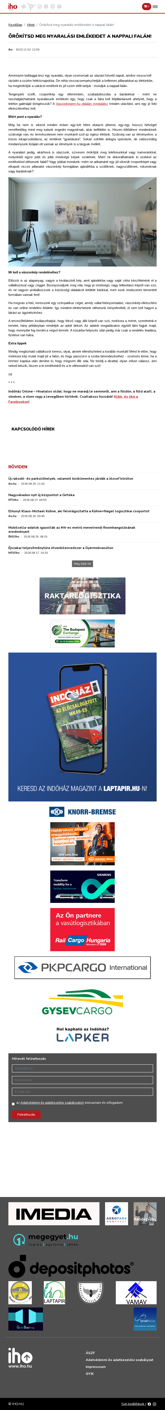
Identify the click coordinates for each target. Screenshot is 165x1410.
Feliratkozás (26, 1114)
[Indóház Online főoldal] (59, 6)
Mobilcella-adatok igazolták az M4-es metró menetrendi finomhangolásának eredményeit (71, 529)
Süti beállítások (133, 1404)
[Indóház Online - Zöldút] (46, 6)
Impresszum (96, 1366)
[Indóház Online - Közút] (39, 6)
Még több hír (82, 564)
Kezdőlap (15, 24)
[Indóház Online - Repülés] (31, 6)
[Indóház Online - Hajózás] (52, 6)
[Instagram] (154, 1404)
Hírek (31, 24)
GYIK (90, 1373)
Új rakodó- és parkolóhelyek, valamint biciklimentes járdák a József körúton (70, 478)
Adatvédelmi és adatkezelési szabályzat (119, 1360)
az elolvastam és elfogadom (69, 1102)
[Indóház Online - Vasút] (23, 6)
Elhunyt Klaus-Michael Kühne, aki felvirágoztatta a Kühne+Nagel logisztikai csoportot (79, 511)
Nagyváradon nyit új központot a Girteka (41, 495)
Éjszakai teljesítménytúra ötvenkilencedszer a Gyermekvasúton (60, 548)
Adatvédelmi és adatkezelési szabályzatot (52, 1102)
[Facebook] (149, 1404)
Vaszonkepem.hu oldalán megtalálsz (82, 104)
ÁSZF (90, 1353)
